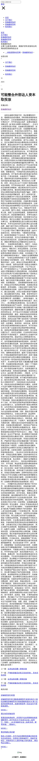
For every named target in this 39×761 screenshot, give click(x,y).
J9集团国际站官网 (14, 52)
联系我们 (8, 27)
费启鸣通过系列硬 (8, 732)
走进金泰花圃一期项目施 (17, 669)
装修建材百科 (10, 24)
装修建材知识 (10, 22)
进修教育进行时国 (8, 695)
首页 (7, 18)
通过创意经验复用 (8, 714)
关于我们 (8, 20)
